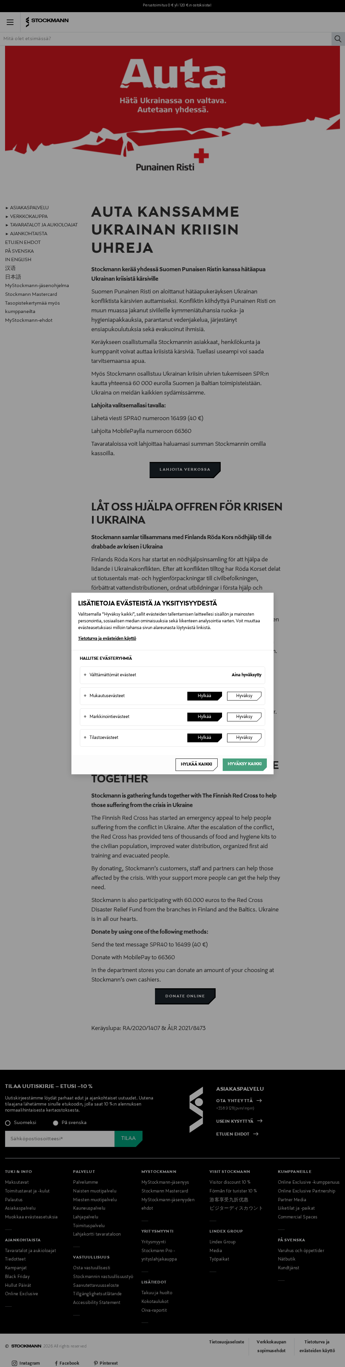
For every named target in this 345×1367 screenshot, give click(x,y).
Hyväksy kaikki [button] (245, 764)
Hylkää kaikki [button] (196, 764)
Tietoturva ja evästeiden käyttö (107, 638)
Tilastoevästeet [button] (101, 738)
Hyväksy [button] (244, 696)
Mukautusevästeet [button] (104, 696)
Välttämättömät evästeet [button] (110, 675)
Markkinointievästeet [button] (106, 717)
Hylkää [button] (204, 696)
